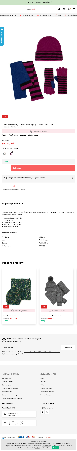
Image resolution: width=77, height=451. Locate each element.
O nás (42, 378)
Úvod (4, 125)
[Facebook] (43, 412)
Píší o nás (43, 385)
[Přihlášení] (64, 9)
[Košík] (74, 9)
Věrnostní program (46, 395)
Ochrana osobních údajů (10, 388)
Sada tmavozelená (10, 316)
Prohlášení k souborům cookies (12, 398)
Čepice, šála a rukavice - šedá (51, 316)
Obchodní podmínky (8, 385)
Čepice (40, 125)
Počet (4, 168)
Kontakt (43, 381)
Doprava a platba (7, 381)
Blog (59, 15)
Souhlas (55, 448)
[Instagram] (47, 412)
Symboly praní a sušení (48, 391)
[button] (3, 9)
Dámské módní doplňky (28, 125)
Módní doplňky (13, 125)
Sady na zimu (49, 125)
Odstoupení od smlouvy (9, 395)
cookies (37, 448)
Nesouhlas (46, 448)
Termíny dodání (7, 391)
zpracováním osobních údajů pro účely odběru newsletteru (42, 352)
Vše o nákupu (6, 378)
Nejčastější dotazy (47, 388)
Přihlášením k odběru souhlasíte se (31, 352)
